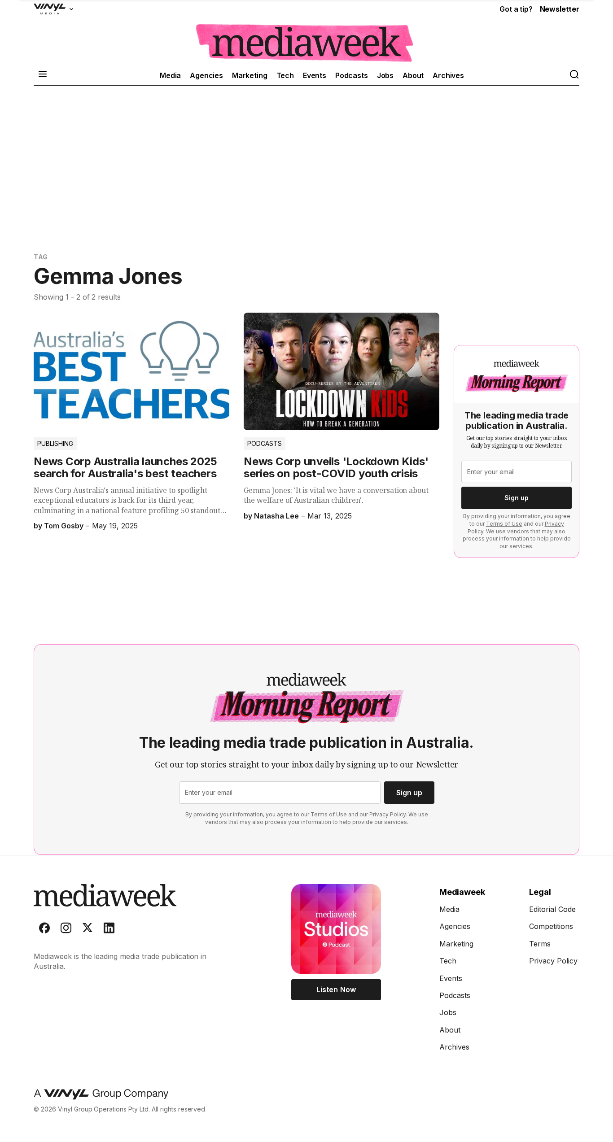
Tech (285, 75)
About (413, 75)
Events (314, 75)
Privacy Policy (387, 814)
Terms (540, 943)
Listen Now (335, 989)
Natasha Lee (276, 515)
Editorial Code (552, 909)
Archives (448, 75)
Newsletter (559, 9)
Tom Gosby (63, 525)
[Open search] (574, 75)
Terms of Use (504, 523)
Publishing (55, 443)
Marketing (249, 75)
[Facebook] (44, 929)
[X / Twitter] (87, 929)
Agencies (206, 75)
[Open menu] (43, 75)
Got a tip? (515, 9)
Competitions (551, 926)
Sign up (516, 497)
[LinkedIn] (109, 929)
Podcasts (351, 75)
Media (170, 75)
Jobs (385, 75)
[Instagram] (66, 929)
